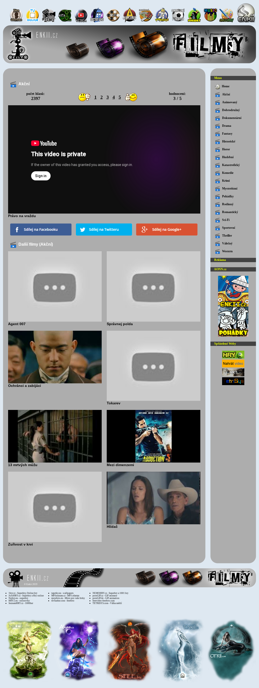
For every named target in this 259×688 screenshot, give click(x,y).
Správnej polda (120, 324)
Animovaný (229, 102)
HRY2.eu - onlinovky (19, 600)
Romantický (230, 212)
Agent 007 (17, 324)
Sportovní (228, 228)
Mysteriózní (229, 188)
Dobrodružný (231, 110)
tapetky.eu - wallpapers (62, 593)
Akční (226, 94)
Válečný (227, 243)
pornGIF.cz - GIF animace (105, 595)
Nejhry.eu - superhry (18, 598)
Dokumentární (231, 118)
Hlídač (112, 527)
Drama (226, 126)
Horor (226, 149)
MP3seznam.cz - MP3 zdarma (65, 595)
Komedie (227, 173)
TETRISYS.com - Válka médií (107, 603)
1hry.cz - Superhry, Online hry (23, 593)
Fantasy (227, 133)
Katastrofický (231, 165)
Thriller (227, 235)
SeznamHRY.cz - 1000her (21, 603)
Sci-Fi (225, 220)
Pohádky (228, 196)
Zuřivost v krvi (20, 544)
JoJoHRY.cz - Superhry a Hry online (26, 595)
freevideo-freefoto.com (104, 600)
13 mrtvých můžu (22, 465)
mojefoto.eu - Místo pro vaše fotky (68, 598)
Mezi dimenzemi (120, 465)
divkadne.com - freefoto (62, 600)
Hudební (227, 157)
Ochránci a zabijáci (24, 386)
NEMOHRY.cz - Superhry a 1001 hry (110, 593)
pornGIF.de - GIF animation (106, 598)
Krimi (226, 180)
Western (227, 251)
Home (225, 86)
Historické (228, 141)
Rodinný (227, 204)
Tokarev (113, 403)
